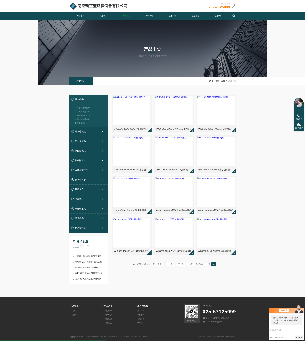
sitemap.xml (231, 337)
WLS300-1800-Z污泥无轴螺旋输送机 (131, 251)
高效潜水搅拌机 (83, 119)
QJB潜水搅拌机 (83, 112)
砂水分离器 (80, 180)
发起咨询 (299, 337)
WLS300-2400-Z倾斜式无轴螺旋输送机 (216, 251)
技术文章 (172, 16)
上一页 (169, 264)
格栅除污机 (80, 160)
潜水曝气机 (80, 131)
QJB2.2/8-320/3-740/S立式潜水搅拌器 (174, 169)
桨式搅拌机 (80, 218)
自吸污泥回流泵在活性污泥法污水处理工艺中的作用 (90, 273)
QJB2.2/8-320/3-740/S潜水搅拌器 (130, 210)
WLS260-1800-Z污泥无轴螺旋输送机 (173, 251)
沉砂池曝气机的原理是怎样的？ (88, 279)
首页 (223, 81)
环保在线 (211, 337)
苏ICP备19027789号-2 (139, 337)
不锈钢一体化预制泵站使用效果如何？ (90, 256)
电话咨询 (298, 119)
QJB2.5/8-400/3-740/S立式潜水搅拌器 (216, 129)
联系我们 (218, 16)
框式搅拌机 (80, 228)
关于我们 (103, 16)
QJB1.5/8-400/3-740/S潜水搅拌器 (214, 169)
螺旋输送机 (80, 189)
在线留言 (195, 16)
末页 (191, 264)
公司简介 (74, 311)
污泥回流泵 (80, 151)
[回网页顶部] (299, 110)
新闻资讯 (149, 16)
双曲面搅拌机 (81, 170)
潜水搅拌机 (80, 99)
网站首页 (80, 16)
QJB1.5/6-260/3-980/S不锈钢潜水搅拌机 (132, 129)
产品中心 (126, 16)
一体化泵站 (80, 208)
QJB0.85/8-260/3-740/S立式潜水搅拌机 (174, 129)
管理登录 (220, 337)
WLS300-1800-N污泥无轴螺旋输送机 (215, 210)
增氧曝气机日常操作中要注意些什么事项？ (90, 262)
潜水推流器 (80, 141)
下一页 (180, 264)
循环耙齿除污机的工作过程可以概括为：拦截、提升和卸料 (90, 267)
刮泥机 (78, 199)
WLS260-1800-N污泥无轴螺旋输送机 (173, 210)
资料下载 (140, 315)
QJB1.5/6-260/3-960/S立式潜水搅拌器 (132, 169)
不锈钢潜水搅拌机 (84, 108)
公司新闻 (74, 315)
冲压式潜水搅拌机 (84, 115)
